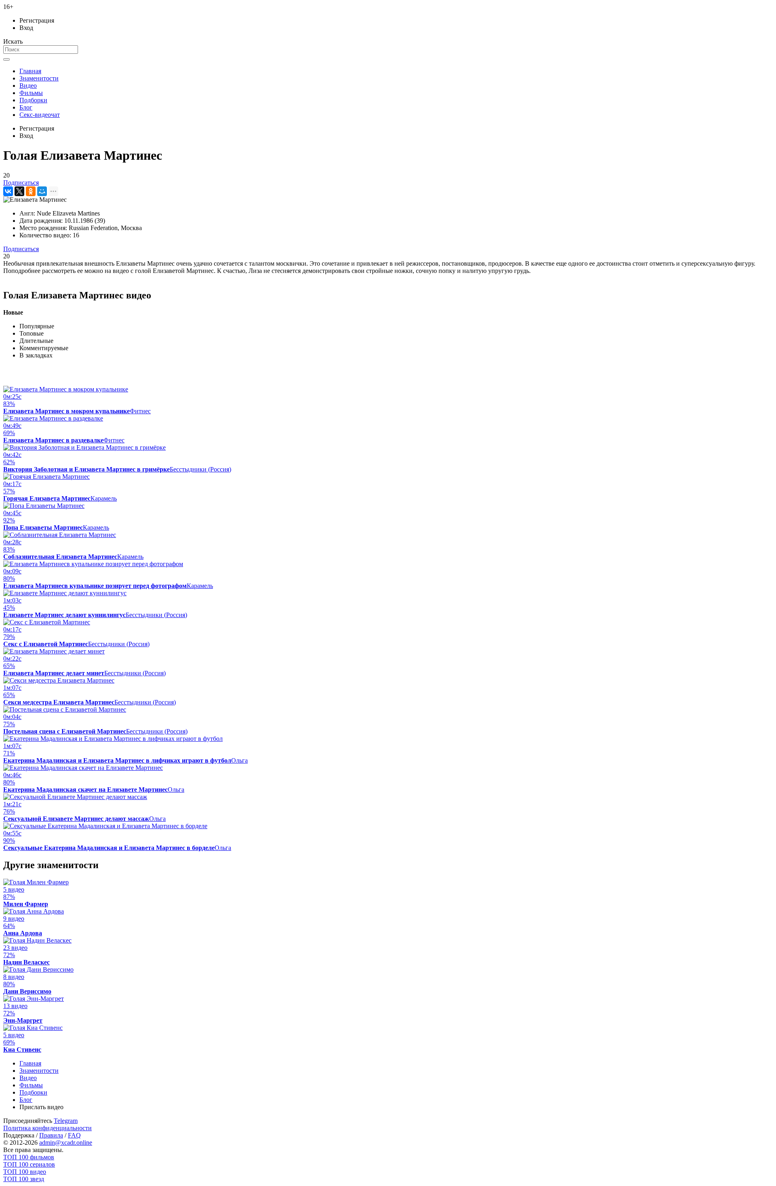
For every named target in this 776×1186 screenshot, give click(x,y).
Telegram (66, 1120)
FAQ (74, 1135)
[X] (19, 191)
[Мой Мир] (42, 191)
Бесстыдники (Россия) (200, 469)
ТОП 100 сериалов (29, 1164)
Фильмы (31, 92)
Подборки (33, 100)
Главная (30, 71)
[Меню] (6, 59)
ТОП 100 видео (24, 1171)
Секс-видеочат (39, 114)
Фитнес (140, 411)
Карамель (104, 498)
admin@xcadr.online (65, 1142)
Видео (28, 85)
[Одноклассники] (31, 191)
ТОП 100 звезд (23, 1178)
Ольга (239, 760)
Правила (51, 1135)
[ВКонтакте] (8, 191)
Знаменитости (39, 78)
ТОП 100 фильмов (28, 1157)
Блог (25, 107)
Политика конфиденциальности (47, 1128)
